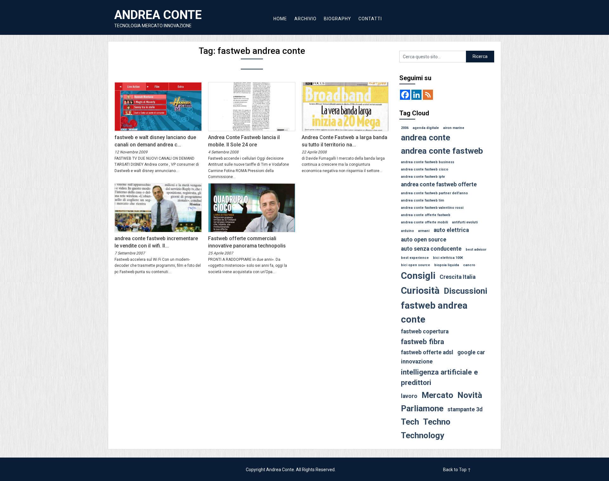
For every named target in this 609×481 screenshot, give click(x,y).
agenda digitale (426, 128)
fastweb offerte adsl (427, 352)
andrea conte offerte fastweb (425, 215)
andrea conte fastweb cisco (424, 169)
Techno (436, 421)
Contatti (370, 18)
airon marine (453, 128)
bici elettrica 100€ (448, 258)
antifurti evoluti (465, 222)
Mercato (437, 395)
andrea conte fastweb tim (422, 200)
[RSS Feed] (428, 95)
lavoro (409, 396)
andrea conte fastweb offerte (439, 184)
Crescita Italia (457, 277)
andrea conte (425, 137)
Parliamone (422, 408)
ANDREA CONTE (158, 15)
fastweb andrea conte (434, 312)
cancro (469, 265)
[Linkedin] (416, 95)
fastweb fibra (422, 341)
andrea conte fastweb (442, 151)
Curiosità (420, 290)
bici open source (415, 265)
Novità (469, 395)
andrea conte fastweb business (427, 162)
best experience (415, 258)
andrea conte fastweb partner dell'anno (434, 193)
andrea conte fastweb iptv (423, 177)
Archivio (305, 18)
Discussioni (465, 291)
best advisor (476, 249)
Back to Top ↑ (457, 469)
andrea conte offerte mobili (424, 222)
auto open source (423, 239)
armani (423, 231)
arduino (407, 231)
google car (471, 352)
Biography (337, 18)
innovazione (417, 361)
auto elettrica (451, 230)
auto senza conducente (431, 249)
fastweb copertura (425, 331)
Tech (410, 421)
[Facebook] (405, 95)
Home (280, 18)
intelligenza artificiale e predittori (439, 377)
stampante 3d (465, 409)
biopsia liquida (446, 265)
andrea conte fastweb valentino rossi (432, 208)
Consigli (418, 275)
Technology (422, 435)
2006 (405, 128)
